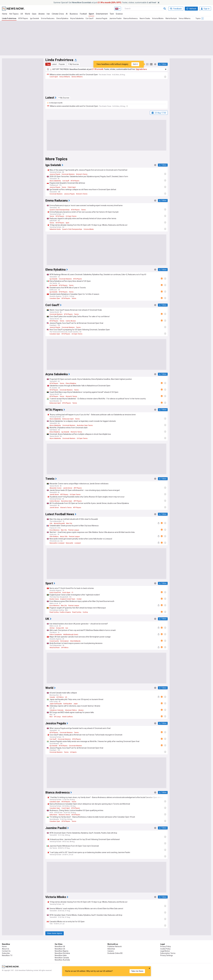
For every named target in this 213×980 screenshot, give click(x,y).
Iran (48, 14)
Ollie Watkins (54, 536)
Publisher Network (114, 946)
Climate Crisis (58, 14)
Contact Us (6, 951)
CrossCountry (54, 641)
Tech (112, 14)
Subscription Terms (167, 953)
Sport (91, 14)
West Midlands (75, 641)
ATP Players (78, 488)
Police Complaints (56, 634)
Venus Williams (184, 18)
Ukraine (41, 14)
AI (67, 14)
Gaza (34, 14)
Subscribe (6, 953)
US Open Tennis (71, 216)
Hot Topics (13, 14)
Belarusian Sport (55, 403)
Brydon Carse (54, 599)
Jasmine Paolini (115, 18)
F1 (72, 592)
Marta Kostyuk (171, 18)
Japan (75, 703)
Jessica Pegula (101, 18)
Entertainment (102, 14)
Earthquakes (67, 703)
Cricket (79, 599)
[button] (73, 64)
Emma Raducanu (47, 18)
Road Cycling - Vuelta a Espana (60, 612)
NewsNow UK (60, 946)
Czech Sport (54, 77)
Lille (51, 523)
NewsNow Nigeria (61, 951)
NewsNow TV (7, 955)
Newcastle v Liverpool (57, 543)
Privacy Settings (166, 955)
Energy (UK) (60, 628)
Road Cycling (76, 612)
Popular (62, 64)
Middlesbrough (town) (70, 634)
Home (4, 14)
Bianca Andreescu (131, 18)
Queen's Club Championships (60, 209)
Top (48, 64)
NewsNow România (62, 953)
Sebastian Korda (55, 229)
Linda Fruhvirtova (9, 18)
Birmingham (64, 641)
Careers (110, 951)
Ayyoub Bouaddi (59, 523)
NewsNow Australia (62, 960)
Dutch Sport (66, 592)
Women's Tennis (81, 174)
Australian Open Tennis (85, 425)
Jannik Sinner (67, 488)
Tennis (64, 187)
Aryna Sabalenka (77, 18)
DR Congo (57, 716)
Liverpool (78, 543)
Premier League (73, 530)
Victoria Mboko (158, 18)
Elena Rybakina (62, 18)
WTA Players (23, 18)
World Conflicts (67, 716)
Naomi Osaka (145, 18)
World (27, 14)
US (66, 697)
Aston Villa (63, 536)
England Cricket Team (67, 599)
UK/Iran (52, 628)
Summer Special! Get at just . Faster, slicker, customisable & (104, 2)
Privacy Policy (165, 946)
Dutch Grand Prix (55, 592)
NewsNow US (60, 949)
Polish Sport (72, 187)
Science (119, 14)
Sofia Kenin (53, 814)
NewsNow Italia (61, 955)
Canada (52, 697)
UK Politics (64, 647)
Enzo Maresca (54, 530)
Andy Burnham (55, 647)
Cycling (85, 612)
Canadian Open (55, 298)
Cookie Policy (165, 949)
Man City (69, 523)
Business (74, 14)
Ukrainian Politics (71, 710)
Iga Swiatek (34, 18)
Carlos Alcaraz (71, 321)
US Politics (60, 697)
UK (21, 14)
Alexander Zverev (56, 488)
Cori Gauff (90, 18)
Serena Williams (77, 77)
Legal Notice (165, 951)
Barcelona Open (66, 501)
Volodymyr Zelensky (56, 710)
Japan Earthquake (56, 703)
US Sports (73, 752)
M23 (51, 716)
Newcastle (69, 543)
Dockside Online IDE (115, 953)
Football (83, 14)
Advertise (111, 949)
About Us (5, 949)
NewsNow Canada (62, 958)
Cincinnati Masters (68, 174)
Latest (54, 64)
